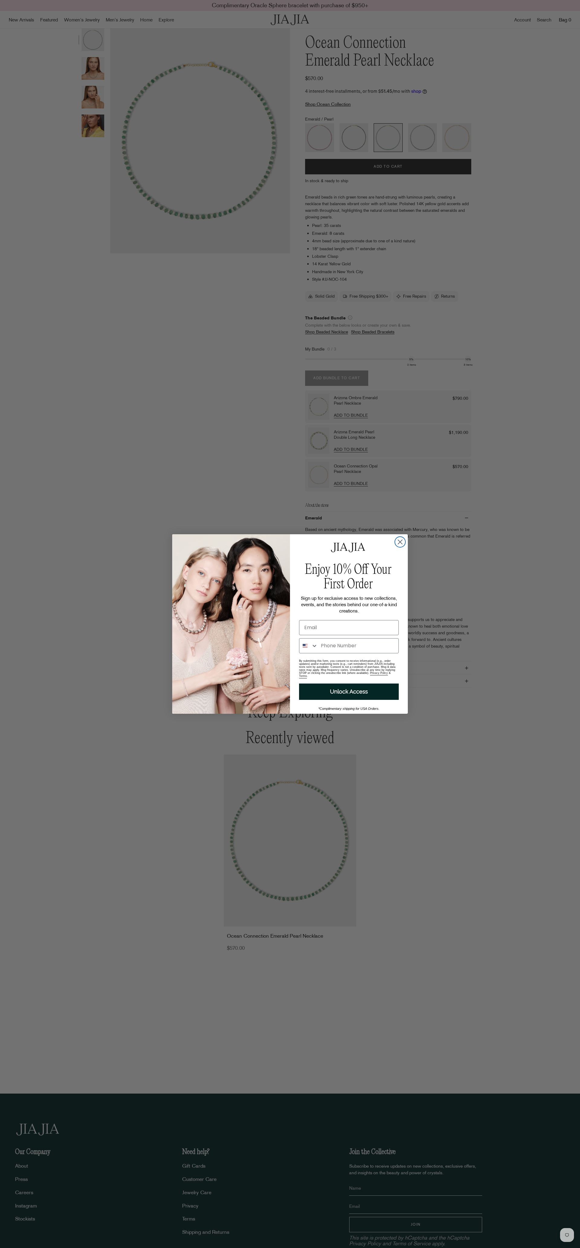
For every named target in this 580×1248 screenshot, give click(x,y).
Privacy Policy (379, 672)
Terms (303, 675)
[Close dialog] (400, 542)
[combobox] (308, 646)
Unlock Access (349, 691)
